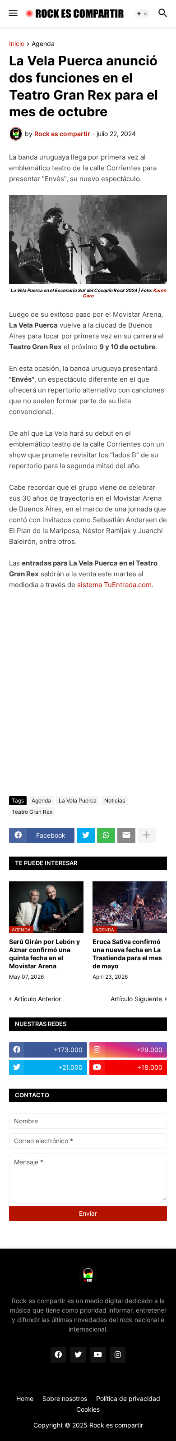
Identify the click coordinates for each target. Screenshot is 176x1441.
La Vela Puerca (78, 800)
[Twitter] (86, 835)
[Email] (126, 835)
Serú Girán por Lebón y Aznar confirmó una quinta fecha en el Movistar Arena (44, 954)
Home (24, 1398)
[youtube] (98, 1355)
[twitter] (78, 1355)
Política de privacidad (128, 1398)
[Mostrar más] (147, 835)
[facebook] (58, 1355)
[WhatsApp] (106, 835)
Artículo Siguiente (136, 999)
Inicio (16, 44)
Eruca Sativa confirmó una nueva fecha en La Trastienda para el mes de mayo (127, 954)
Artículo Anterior (37, 999)
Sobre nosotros (64, 1398)
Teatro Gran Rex (32, 811)
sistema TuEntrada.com (114, 584)
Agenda (43, 44)
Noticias (114, 800)
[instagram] (117, 1355)
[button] (12, 13)
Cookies (88, 1409)
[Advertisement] (88, 693)
